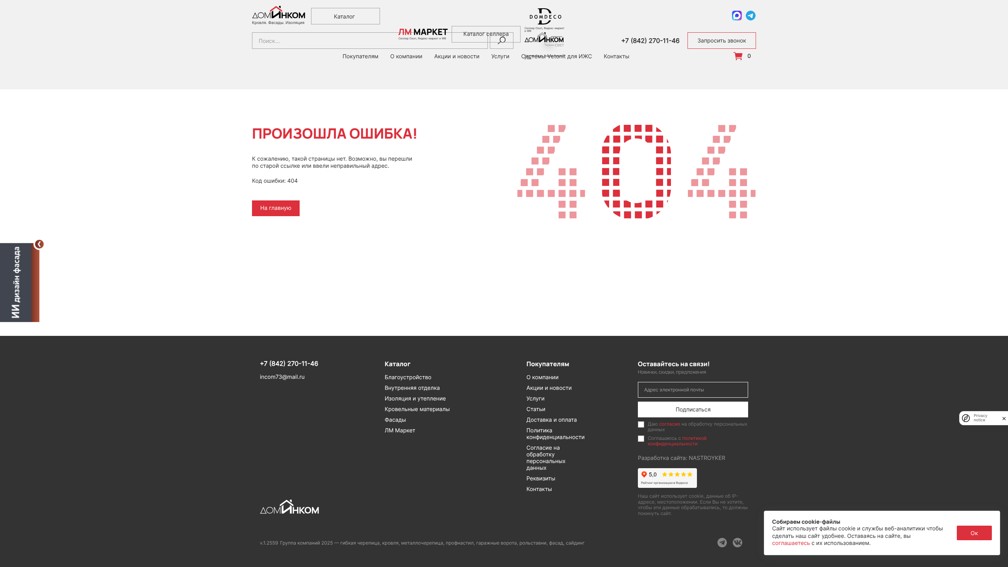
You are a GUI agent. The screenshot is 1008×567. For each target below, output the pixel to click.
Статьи (535, 409)
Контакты (616, 56)
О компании (542, 377)
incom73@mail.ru (282, 377)
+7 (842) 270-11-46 (650, 40)
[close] (1004, 418)
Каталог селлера (486, 34)
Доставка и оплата (551, 420)
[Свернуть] (39, 244)
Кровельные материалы (417, 409)
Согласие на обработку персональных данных (545, 458)
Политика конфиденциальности (555, 434)
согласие (669, 424)
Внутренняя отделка (412, 388)
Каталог (344, 16)
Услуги (535, 398)
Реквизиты (540, 478)
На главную (275, 208)
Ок (974, 533)
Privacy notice (981, 418)
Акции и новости (549, 388)
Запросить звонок (721, 40)
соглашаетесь (792, 543)
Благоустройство (408, 377)
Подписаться (693, 409)
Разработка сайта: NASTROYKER (681, 458)
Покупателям (360, 56)
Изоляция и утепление (415, 398)
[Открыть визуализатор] (19, 281)
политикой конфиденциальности (677, 441)
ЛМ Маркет (400, 430)
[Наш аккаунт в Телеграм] (722, 542)
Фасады (395, 420)
